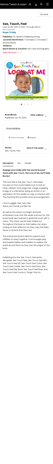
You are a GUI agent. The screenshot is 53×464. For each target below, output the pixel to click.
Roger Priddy (9, 32)
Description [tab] (8, 163)
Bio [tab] (19, 163)
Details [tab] (28, 163)
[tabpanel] (26, 225)
